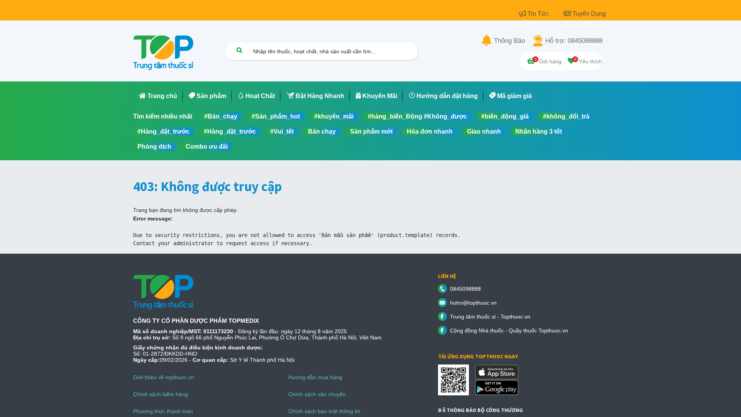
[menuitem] (158, 96)
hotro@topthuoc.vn (473, 303)
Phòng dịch (154, 146)
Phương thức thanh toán (163, 411)
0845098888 (465, 289)
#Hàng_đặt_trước (163, 131)
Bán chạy (322, 131)
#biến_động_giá (505, 116)
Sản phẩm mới (371, 131)
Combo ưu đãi (207, 146)
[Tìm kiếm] (239, 50)
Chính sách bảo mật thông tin (324, 411)
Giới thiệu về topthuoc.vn (163, 377)
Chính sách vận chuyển (317, 394)
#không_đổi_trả (566, 116)
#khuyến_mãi (334, 116)
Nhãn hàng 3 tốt (538, 131)
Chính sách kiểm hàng (160, 394)
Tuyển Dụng (589, 13)
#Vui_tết (282, 131)
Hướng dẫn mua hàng (315, 377)
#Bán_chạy (220, 116)
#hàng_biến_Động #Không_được (417, 116)
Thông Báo (509, 41)
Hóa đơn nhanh (430, 131)
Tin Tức (539, 13)
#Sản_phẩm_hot (276, 116)
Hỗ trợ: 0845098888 (573, 41)
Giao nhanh (484, 131)
